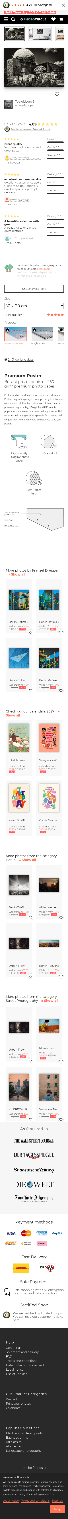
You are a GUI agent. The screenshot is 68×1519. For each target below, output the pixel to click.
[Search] (13, 19)
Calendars (13, 1408)
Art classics (14, 1442)
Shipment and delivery (22, 1352)
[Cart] (61, 19)
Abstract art (14, 1446)
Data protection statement (25, 1365)
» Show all (16, 574)
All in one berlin (49, 907)
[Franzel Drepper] (8, 104)
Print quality (13, 315)
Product (10, 322)
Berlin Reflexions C (19, 622)
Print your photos (18, 1403)
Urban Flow (16, 965)
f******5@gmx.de (19, 200)
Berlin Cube (17, 680)
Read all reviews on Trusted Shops (30, 129)
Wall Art (11, 1399)
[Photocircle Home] (33, 19)
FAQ (9, 1356)
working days (21, 359)
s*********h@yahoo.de (22, 238)
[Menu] (6, 19)
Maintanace (47, 1048)
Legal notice (15, 1369)
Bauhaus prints (17, 1437)
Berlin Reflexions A (49, 680)
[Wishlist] (53, 19)
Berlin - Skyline (49, 965)
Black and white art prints (24, 1433)
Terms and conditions (21, 1361)
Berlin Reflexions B (49, 622)
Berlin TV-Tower (19, 907)
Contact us (13, 1348)
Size (7, 298)
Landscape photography (23, 1450)
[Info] (7, 330)
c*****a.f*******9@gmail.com (25, 158)
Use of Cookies (16, 1374)
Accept (57, 1509)
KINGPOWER (18, 1109)
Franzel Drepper (25, 105)
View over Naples (49, 1109)
